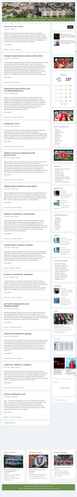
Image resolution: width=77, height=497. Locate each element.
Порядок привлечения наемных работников (23, 56)
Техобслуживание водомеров (62, 269)
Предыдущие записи (10, 422)
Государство (7, 117)
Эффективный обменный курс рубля (20, 186)
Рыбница (57, 229)
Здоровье (43, 19)
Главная (5, 19)
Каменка (57, 224)
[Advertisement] (26, 437)
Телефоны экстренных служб (62, 168)
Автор (13, 29)
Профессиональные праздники (62, 178)
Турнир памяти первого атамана (18, 245)
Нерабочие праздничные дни (62, 177)
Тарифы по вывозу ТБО (61, 271)
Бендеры (57, 217)
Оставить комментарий (16, 49)
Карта (41, 486)
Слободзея (57, 225)
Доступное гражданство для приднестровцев (16, 305)
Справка (31, 486)
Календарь (36, 486)
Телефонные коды (59, 173)
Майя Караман (15, 247)
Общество (7, 327)
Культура (57, 134)
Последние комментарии (60, 400)
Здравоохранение (59, 132)
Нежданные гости (11, 124)
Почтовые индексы (59, 175)
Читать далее (9, 44)
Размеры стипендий (60, 273)
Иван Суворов (15, 93)
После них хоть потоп (13, 26)
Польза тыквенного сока (14, 394)
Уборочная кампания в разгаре (17, 334)
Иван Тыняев (15, 188)
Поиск (70, 27)
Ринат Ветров (15, 58)
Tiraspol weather (63, 104)
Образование (8, 179)
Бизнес (6, 82)
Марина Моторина (16, 157)
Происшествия (8, 146)
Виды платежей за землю (61, 276)
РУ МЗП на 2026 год (60, 263)
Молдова (22, 19)
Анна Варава (15, 396)
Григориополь (58, 219)
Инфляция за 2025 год (60, 277)
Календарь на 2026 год (60, 264)
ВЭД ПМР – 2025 (59, 279)
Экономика (7, 207)
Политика (57, 139)
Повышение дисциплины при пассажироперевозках (17, 90)
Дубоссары (57, 222)
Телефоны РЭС (59, 170)
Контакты (51, 486)
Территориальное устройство (62, 181)
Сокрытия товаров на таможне (17, 365)
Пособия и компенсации (61, 274)
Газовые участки (59, 172)
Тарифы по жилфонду (60, 268)
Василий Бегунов (16, 126)
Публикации (35, 19)
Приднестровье (13, 19)
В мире (28, 19)
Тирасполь (57, 227)
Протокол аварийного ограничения (19, 214)
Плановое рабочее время (61, 266)
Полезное (50, 19)
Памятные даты (59, 180)
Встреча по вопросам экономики (18, 274)
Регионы (7, 268)
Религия (46, 486)
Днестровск (57, 221)
